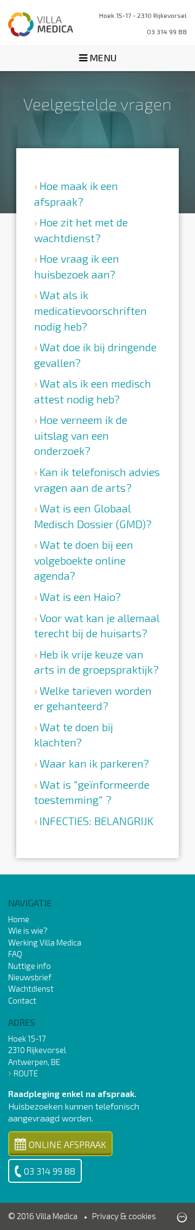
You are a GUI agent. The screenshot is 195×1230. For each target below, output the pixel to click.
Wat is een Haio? (80, 596)
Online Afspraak (67, 1144)
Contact (22, 1000)
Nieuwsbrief (29, 977)
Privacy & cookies (124, 1216)
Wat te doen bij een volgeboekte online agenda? (83, 560)
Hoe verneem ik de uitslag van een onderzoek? (80, 435)
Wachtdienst (31, 988)
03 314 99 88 (49, 1170)
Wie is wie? (28, 930)
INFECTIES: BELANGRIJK (96, 820)
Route (26, 1073)
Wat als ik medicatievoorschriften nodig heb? (90, 310)
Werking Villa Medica (44, 942)
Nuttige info (29, 966)
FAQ (15, 954)
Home (18, 919)
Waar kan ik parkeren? (94, 763)
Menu (101, 58)
